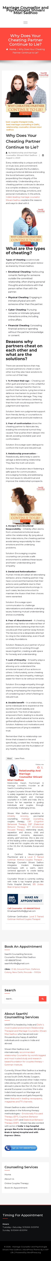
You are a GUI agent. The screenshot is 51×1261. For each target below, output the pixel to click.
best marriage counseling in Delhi (22, 124)
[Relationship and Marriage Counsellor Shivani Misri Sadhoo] (12, 770)
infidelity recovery (17, 816)
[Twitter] (41, 767)
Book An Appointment (16, 1188)
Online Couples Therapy (17, 1183)
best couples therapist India (19, 122)
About (9, 758)
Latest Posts (19, 758)
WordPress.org (34, 1252)
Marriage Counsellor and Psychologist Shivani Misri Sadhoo (26, 10)
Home (12, 49)
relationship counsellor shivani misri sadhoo (24, 128)
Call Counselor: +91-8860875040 (23, 908)
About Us (9, 1179)
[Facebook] (38, 767)
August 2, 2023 (13, 158)
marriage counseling (32, 819)
